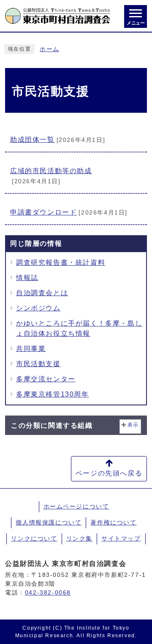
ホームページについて (76, 506)
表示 (133, 424)
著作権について (113, 522)
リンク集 (79, 538)
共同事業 (31, 348)
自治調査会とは (42, 292)
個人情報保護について (48, 522)
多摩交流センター (46, 379)
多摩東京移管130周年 (52, 394)
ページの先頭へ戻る (109, 473)
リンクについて (34, 538)
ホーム (50, 49)
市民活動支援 (38, 363)
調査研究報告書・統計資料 (60, 262)
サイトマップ (121, 538)
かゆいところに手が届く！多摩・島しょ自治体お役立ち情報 (79, 328)
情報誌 (27, 277)
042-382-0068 (48, 592)
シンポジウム (38, 308)
